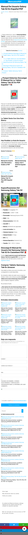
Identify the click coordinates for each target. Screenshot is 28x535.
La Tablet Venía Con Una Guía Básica (14, 58)
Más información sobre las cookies (10, 493)
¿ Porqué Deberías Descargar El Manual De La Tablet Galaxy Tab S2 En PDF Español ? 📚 (14, 55)
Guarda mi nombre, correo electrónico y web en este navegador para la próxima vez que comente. (13, 383)
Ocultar (20, 50)
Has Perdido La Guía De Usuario (13, 60)
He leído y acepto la (14, 400)
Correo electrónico (7, 365)
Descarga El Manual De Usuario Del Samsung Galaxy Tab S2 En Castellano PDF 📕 (14, 67)
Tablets (11, 155)
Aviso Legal (5, 491)
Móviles (6, 11)
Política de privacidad (20, 400)
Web (2, 372)
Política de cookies (7, 495)
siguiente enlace (5, 260)
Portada (2, 11)
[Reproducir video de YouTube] (14, 94)
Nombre (3, 358)
